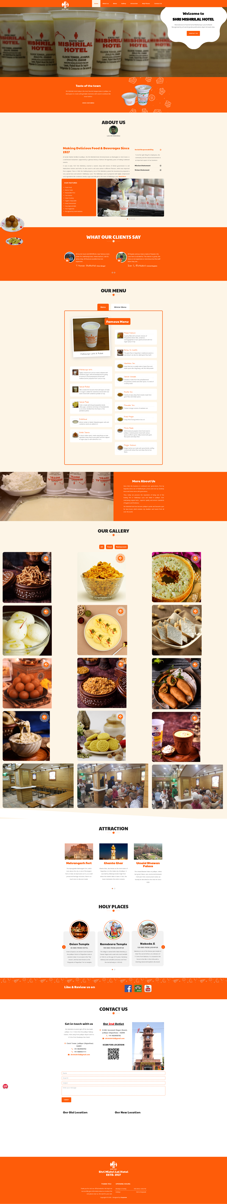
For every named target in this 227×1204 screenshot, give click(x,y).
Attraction (134, 3)
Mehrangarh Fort (79, 863)
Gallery (123, 3)
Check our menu (88, 103)
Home (96, 3)
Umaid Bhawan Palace (148, 864)
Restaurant (121, 547)
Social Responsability (144, 149)
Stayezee (124, 1197)
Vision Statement (142, 170)
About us (106, 3)
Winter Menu (120, 307)
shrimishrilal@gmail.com (80, 1054)
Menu (115, 3)
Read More (122, 176)
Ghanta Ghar (113, 863)
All (102, 547)
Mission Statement (142, 165)
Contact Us (158, 3)
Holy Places (146, 3)
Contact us (193, 33)
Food (109, 547)
